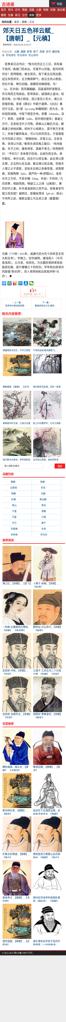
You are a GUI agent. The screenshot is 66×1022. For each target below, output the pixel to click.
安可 (48, 51)
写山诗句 (33, 55)
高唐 (42, 51)
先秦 (10, 15)
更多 (38, 15)
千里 (17, 511)
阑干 (46, 522)
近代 (17, 9)
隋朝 (24, 9)
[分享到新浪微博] (15, 283)
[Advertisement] (33, 988)
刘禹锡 (17, 528)
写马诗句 (22, 55)
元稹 (16, 51)
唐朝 (31, 15)
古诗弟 (8, 4)
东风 (46, 487)
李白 (46, 505)
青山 (17, 505)
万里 (17, 517)
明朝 (45, 9)
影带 (29, 51)
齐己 (17, 522)
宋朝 (52, 9)
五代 (24, 15)
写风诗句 (11, 55)
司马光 (46, 534)
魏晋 (3, 15)
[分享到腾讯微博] (20, 283)
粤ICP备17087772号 (23, 953)
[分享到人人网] (26, 283)
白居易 (17, 487)
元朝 (38, 9)
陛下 (35, 51)
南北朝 (61, 9)
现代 (10, 9)
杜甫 (17, 499)
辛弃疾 (17, 534)
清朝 (31, 9)
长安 (46, 528)
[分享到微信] (31, 283)
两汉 (17, 15)
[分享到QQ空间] (9, 283)
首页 (3, 9)
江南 (46, 517)
